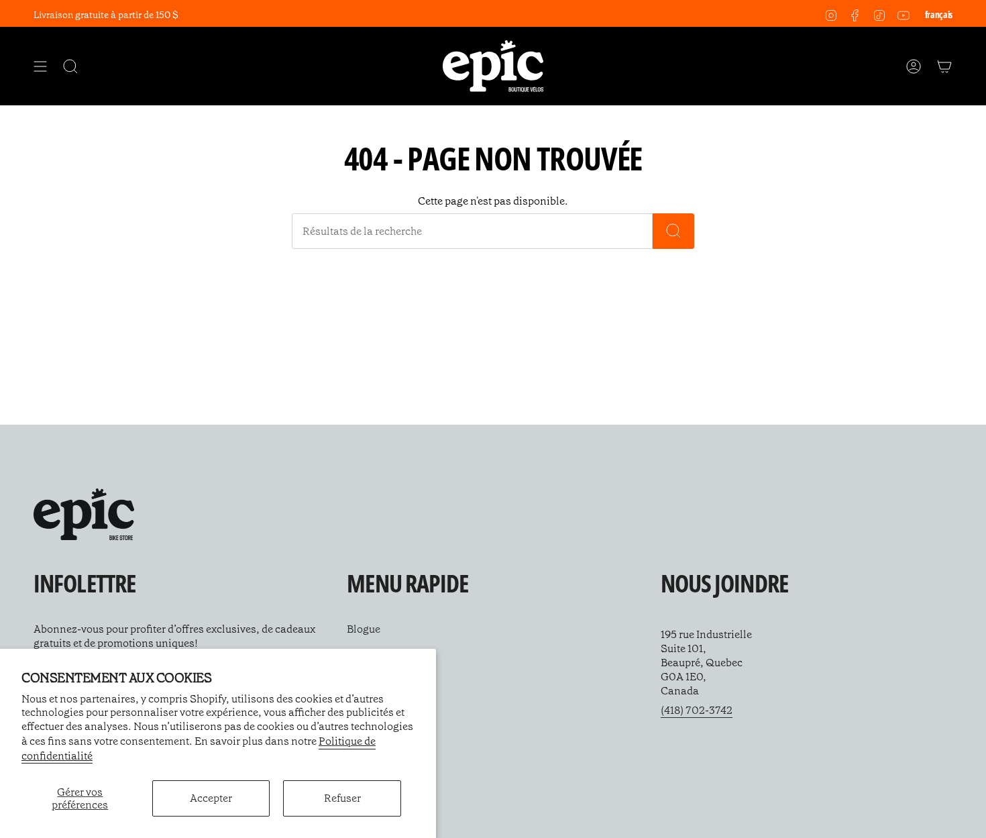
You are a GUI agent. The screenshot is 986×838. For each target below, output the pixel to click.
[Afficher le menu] (40, 66)
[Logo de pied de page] (84, 514)
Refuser (342, 798)
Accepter (211, 798)
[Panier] (944, 66)
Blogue (363, 629)
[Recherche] (673, 231)
